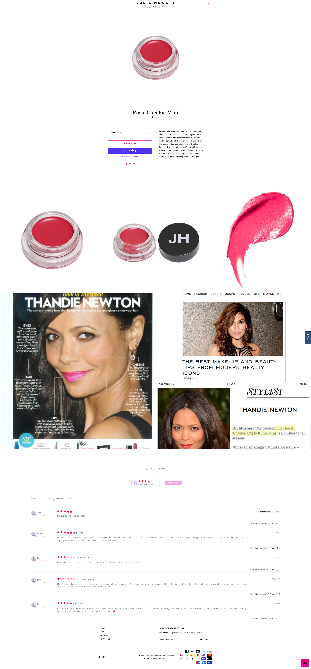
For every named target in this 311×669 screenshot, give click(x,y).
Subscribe (204, 639)
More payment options (129, 156)
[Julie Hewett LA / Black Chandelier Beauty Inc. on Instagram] (104, 657)
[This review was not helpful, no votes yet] (277, 523)
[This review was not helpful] (277, 594)
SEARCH (103, 628)
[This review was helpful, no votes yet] (273, 523)
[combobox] (41, 499)
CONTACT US (105, 639)
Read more (124, 540)
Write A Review (173, 483)
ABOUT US (104, 635)
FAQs (102, 632)
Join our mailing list (171, 628)
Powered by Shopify (160, 658)
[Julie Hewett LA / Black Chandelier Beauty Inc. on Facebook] (99, 657)
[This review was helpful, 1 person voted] (273, 618)
